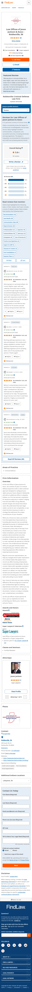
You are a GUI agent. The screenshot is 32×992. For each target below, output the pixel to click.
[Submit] (29, 935)
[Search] (29, 2)
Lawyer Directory (5, 7)
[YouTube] (8, 945)
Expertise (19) (21, 230)
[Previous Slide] (7, 697)
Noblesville (21, 7)
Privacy (9, 987)
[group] (16, 680)
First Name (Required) (10, 794)
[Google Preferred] (3, 951)
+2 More (23, 414)
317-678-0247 (15, 751)
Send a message (10, 753)
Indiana (14, 7)
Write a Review (16, 41)
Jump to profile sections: (10, 106)
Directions (4, 748)
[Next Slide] (25, 697)
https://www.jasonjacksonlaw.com (14, 758)
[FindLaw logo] (9, 2)
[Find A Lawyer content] (29, 962)
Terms (3, 987)
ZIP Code (5, 828)
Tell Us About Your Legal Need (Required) (16, 836)
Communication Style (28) (10, 222)
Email (7, 850)
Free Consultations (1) (9, 252)
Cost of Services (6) (20, 237)
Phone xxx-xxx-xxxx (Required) (12, 820)
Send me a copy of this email (14, 854)
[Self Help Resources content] (29, 967)
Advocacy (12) (22, 233)
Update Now (14, 876)
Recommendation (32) (9, 214)
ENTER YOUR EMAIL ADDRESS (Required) (12, 932)
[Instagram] (19, 945)
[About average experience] (22, 55)
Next (16, 865)
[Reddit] (25, 945)
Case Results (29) (8, 218)
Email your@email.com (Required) (14, 811)
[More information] (28, 122)
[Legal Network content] (29, 978)
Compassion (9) (7, 237)
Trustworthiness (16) (9, 233)
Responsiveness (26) (9, 226)
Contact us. (17, 920)
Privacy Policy (25, 860)
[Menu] (2, 2)
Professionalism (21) (9, 230)
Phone (15, 850)
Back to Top (17, 899)
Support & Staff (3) (8, 245)
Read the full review (8, 91)
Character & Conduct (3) (10, 248)
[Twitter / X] (14, 945)
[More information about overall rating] (22, 148)
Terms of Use (13, 860)
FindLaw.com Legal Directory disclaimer (13, 886)
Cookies (25, 987)
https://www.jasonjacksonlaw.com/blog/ (15, 760)
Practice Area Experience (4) (11, 241)
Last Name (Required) (10, 803)
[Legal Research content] (29, 973)
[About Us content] (29, 957)
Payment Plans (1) (8, 256)
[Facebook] (3, 945)
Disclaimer (17, 987)
